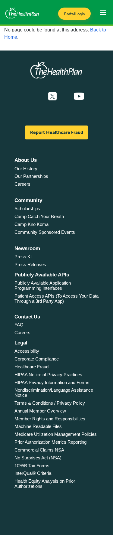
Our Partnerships (31, 176)
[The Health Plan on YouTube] (79, 96)
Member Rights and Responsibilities (49, 418)
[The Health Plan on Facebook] (36, 96)
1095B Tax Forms (31, 465)
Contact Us (27, 316)
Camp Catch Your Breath (39, 216)
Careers (22, 184)
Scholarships (27, 208)
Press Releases (30, 264)
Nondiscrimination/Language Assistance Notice (53, 392)
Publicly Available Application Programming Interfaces (42, 285)
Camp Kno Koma (31, 224)
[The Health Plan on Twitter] (52, 96)
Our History (25, 168)
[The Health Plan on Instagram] (65, 96)
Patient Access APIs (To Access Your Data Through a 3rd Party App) (56, 298)
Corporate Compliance (36, 358)
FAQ (19, 324)
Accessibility (26, 351)
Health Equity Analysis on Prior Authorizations (44, 483)
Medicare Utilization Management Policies (55, 434)
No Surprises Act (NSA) (37, 457)
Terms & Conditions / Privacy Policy (49, 403)
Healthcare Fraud (31, 366)
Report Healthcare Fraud (56, 132)
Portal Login (74, 13)
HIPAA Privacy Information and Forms (51, 382)
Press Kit (23, 256)
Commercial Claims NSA (39, 449)
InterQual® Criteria (32, 473)
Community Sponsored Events (44, 232)
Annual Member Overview (40, 410)
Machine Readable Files (38, 426)
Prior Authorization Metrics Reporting (50, 442)
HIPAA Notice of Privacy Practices (48, 374)
